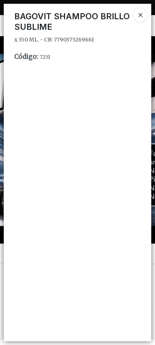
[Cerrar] (140, 15)
